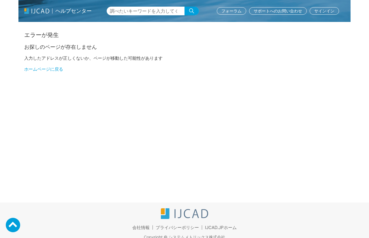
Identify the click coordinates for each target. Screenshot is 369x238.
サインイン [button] (324, 10)
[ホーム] (184, 217)
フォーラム (231, 10)
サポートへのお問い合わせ (278, 10)
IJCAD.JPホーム (221, 227)
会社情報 (141, 227)
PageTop (13, 225)
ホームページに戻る (43, 69)
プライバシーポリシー (177, 227)
